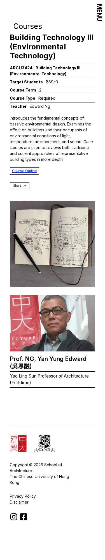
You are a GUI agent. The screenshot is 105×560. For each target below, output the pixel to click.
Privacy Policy (23, 496)
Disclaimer (19, 502)
